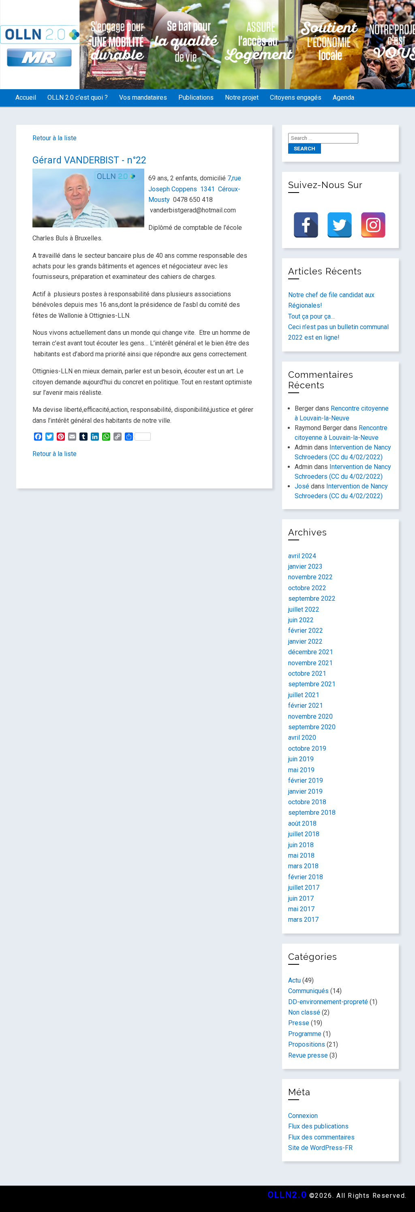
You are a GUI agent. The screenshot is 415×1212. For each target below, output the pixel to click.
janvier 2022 (305, 641)
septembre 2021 (312, 684)
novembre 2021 (310, 663)
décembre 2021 (310, 652)
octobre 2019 (307, 748)
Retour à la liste (54, 138)
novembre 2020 (310, 716)
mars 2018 (303, 866)
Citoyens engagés (295, 97)
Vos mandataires (143, 97)
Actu (294, 980)
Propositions (306, 1044)
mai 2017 (301, 909)
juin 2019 (301, 759)
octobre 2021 (307, 673)
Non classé (304, 1012)
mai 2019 (301, 770)
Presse (298, 1023)
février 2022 (305, 630)
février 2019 (305, 780)
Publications (196, 97)
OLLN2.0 (287, 1195)
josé (302, 486)
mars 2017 (303, 919)
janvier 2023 (305, 566)
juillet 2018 (303, 834)
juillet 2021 (303, 695)
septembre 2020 (312, 727)
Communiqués (308, 991)
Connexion (303, 1116)
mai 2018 (301, 855)
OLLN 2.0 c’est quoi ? (77, 97)
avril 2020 (302, 737)
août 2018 (302, 823)
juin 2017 (301, 898)
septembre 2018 (312, 812)
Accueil (25, 97)
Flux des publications (318, 1126)
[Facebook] (306, 225)
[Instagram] (373, 225)
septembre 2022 (312, 598)
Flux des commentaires (321, 1137)
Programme (304, 1034)
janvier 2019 (305, 791)
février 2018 (305, 877)
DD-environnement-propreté (328, 1002)
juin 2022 (301, 620)
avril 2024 (302, 556)
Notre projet (242, 97)
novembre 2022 (310, 577)
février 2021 (305, 705)
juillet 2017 (303, 887)
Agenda (343, 97)
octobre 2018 (307, 802)
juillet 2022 (303, 609)
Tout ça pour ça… (311, 316)
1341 (208, 189)
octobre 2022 (307, 588)
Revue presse (308, 1055)
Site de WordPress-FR (320, 1148)
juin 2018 (301, 845)
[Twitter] (340, 225)
